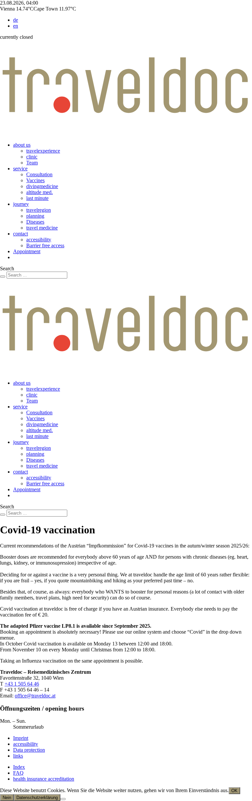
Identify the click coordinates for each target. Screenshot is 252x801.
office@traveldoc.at (35, 695)
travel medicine (42, 228)
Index (19, 767)
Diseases (35, 222)
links (18, 756)
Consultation (39, 174)
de (15, 20)
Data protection (29, 750)
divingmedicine (42, 186)
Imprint (20, 738)
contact (20, 233)
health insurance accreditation (43, 779)
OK (234, 790)
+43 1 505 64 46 (22, 684)
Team (32, 162)
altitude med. (39, 192)
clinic (31, 156)
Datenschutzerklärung (37, 797)
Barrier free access (45, 245)
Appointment (26, 251)
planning (35, 216)
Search (7, 268)
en (15, 26)
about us (22, 145)
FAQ (18, 773)
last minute (37, 198)
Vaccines (35, 180)
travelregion (38, 210)
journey (21, 204)
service (20, 168)
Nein (7, 797)
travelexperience (43, 151)
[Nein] (63, 799)
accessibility (38, 239)
